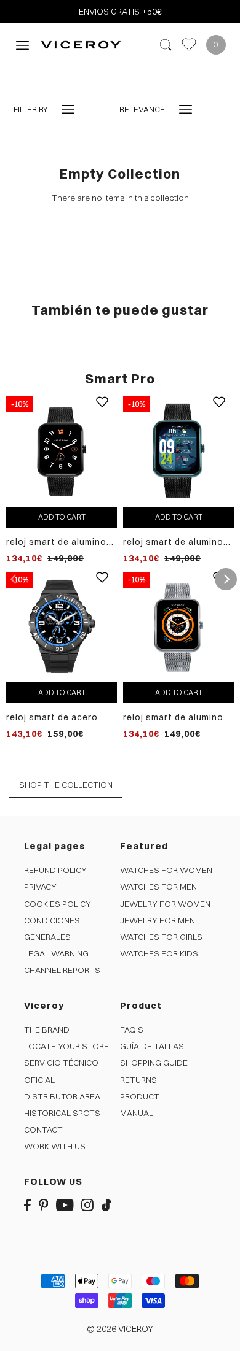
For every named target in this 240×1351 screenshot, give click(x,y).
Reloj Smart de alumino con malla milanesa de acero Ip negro (56, 542)
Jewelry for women (165, 904)
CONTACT (43, 1129)
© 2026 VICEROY (120, 1328)
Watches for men (158, 886)
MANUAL (136, 1113)
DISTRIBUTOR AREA (62, 1096)
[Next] (226, 579)
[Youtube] (65, 1204)
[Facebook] (27, 1204)
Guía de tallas (152, 1046)
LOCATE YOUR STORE (66, 1046)
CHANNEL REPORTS (62, 970)
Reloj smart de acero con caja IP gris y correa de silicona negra (60, 717)
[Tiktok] (106, 1204)
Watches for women (166, 870)
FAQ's (131, 1029)
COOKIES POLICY (57, 904)
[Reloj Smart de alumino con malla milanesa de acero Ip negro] (61, 451)
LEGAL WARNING (56, 953)
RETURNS (138, 1080)
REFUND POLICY (55, 870)
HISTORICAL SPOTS (62, 1113)
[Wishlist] (189, 44)
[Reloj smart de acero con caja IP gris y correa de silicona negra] (61, 626)
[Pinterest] (44, 1204)
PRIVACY (40, 886)
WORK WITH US (55, 1146)
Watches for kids (159, 953)
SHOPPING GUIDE (154, 1063)
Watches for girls (161, 937)
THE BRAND (47, 1029)
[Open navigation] (22, 44)
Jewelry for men (157, 920)
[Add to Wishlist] (102, 411)
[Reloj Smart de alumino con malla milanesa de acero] (178, 626)
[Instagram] (87, 1204)
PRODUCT (139, 1096)
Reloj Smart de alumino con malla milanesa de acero (173, 717)
